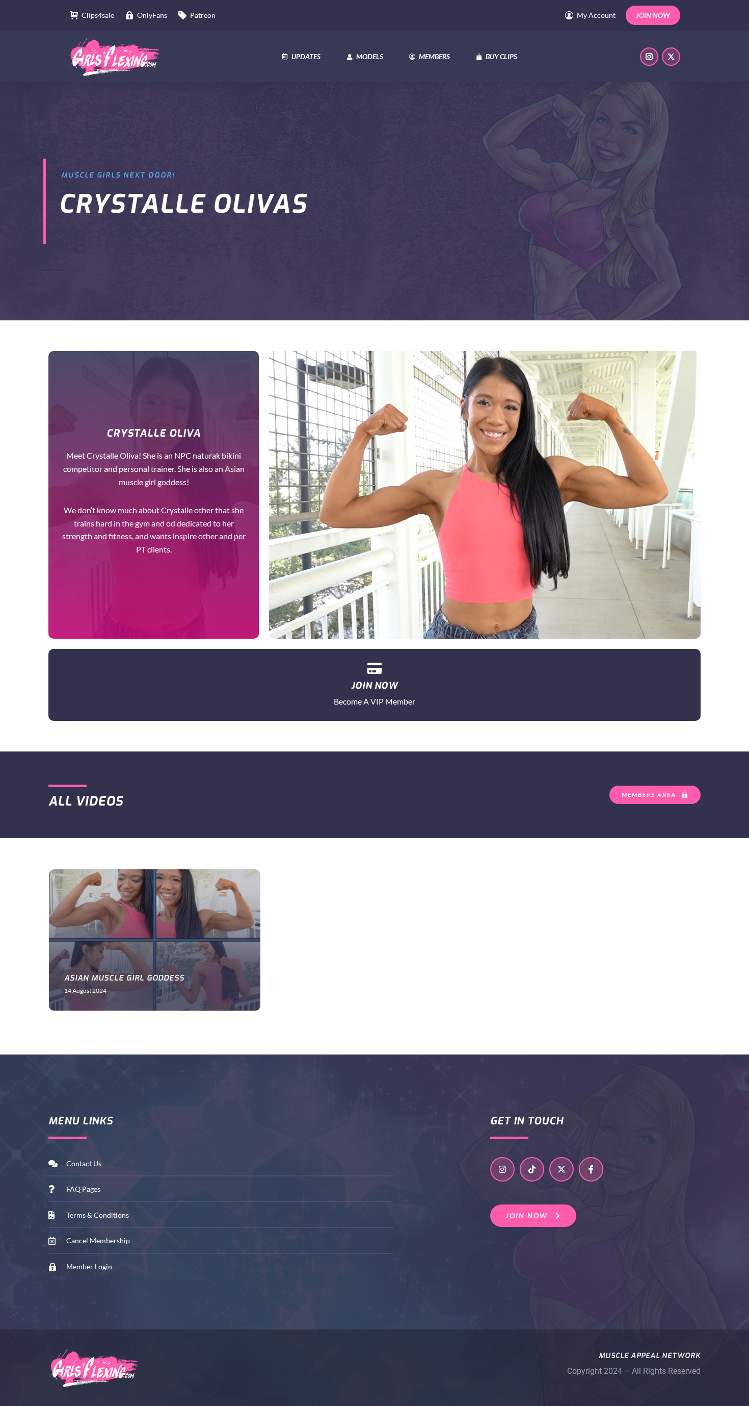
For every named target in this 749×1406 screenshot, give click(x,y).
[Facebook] (591, 1169)
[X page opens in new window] (671, 56)
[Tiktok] (532, 1169)
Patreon (203, 15)
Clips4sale (98, 15)
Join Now (374, 686)
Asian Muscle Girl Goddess (124, 978)
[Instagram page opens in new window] (649, 56)
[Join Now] (374, 668)
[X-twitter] (561, 1169)
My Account (596, 15)
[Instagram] (502, 1169)
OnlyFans (152, 15)
